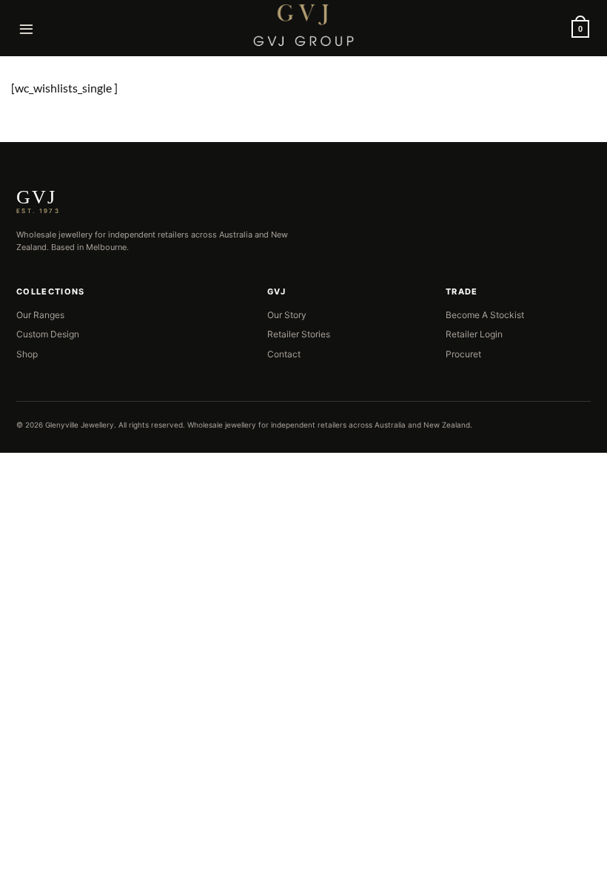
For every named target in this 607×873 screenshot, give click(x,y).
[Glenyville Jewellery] (303, 25)
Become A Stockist (485, 314)
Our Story (286, 314)
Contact (284, 354)
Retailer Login (474, 334)
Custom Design (47, 334)
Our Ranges (40, 314)
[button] (26, 28)
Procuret (463, 354)
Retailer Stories (298, 334)
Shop (27, 354)
